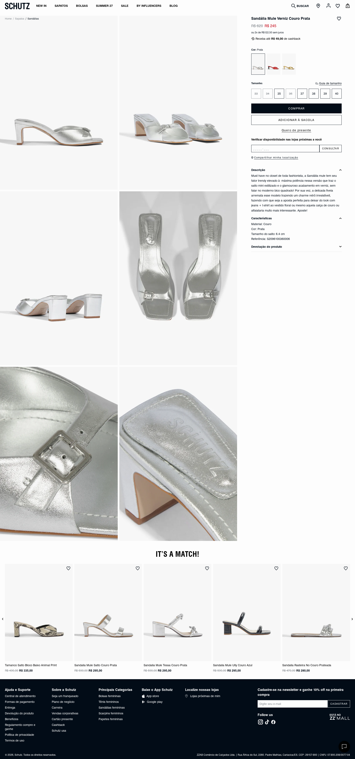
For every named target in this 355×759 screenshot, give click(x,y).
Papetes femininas (111, 719)
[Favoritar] (339, 18)
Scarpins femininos (111, 713)
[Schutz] (17, 6)
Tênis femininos (109, 701)
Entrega (10, 707)
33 (256, 93)
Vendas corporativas (65, 713)
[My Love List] (337, 6)
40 (336, 93)
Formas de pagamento (20, 701)
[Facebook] (273, 721)
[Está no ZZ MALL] (340, 719)
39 (325, 93)
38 (313, 93)
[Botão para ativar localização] (318, 5)
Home (8, 18)
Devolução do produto (19, 713)
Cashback (58, 724)
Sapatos (19, 18)
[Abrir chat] (344, 746)
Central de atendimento (20, 696)
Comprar (296, 108)
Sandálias (33, 18)
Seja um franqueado (65, 696)
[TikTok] (267, 722)
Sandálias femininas (112, 707)
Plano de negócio (63, 701)
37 (302, 93)
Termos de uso (14, 740)
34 (267, 93)
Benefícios (11, 719)
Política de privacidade (19, 734)
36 (290, 93)
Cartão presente (62, 719)
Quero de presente (296, 130)
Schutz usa (59, 730)
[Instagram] (260, 722)
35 (279, 93)
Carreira (57, 707)
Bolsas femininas (110, 696)
